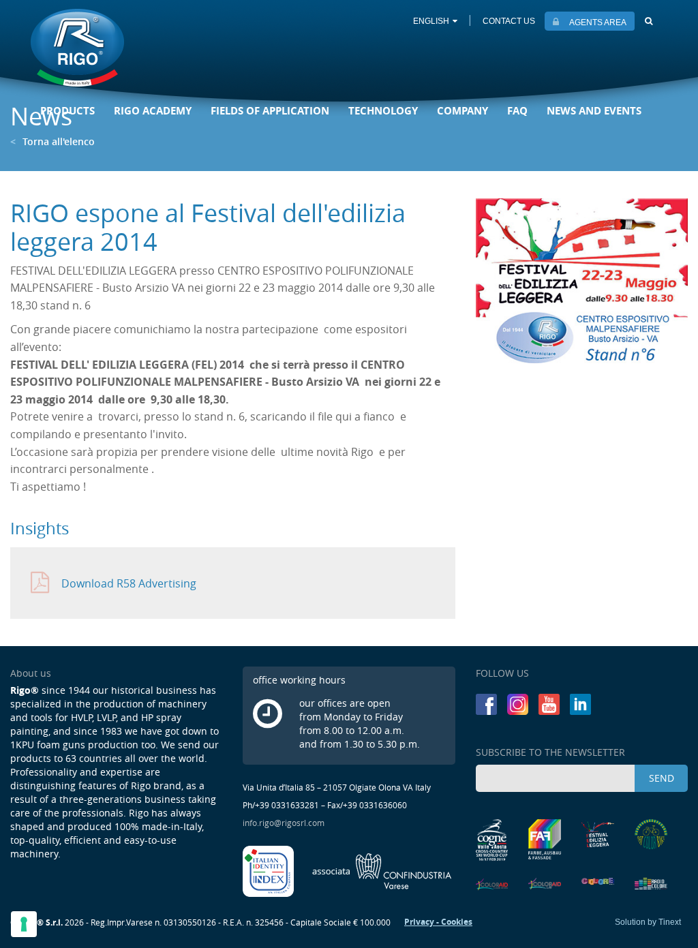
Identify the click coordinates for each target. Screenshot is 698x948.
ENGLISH (431, 21)
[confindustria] (382, 870)
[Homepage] (77, 49)
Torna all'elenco (52, 141)
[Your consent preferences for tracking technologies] (24, 924)
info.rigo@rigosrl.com (283, 822)
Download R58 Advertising (128, 583)
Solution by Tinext (648, 922)
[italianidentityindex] (269, 870)
